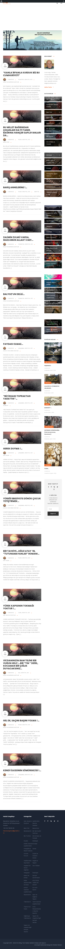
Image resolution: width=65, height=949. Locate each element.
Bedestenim (27, 831)
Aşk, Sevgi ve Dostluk (9, 615)
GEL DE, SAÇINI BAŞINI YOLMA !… (21, 720)
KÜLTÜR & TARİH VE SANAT (35, 882)
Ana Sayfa (37, 945)
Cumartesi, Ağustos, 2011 (25, 244)
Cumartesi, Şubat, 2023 (50, 473)
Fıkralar (34, 843)
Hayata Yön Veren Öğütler (10, 350)
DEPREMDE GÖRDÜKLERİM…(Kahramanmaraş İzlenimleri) (52, 432)
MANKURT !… (48, 408)
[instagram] (54, 489)
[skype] (54, 487)
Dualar (26, 841)
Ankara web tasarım (40, 943)
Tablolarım (27, 901)
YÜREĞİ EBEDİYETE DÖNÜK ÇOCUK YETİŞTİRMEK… (22, 500)
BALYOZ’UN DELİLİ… (14, 294)
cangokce (11, 79)
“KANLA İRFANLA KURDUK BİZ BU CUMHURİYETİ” (21, 74)
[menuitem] (1, 1)
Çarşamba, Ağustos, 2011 (25, 348)
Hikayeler (27, 872)
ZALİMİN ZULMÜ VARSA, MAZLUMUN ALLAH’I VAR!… (18, 239)
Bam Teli (36, 191)
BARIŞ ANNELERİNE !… (15, 187)
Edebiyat (48, 465)
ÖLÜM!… (46, 468)
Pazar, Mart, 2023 (49, 393)
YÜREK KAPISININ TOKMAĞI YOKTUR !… (18, 607)
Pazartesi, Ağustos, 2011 (25, 79)
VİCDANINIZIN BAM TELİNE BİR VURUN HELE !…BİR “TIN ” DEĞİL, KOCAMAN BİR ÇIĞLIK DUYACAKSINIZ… (20, 664)
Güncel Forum (49, 426)
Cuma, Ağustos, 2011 (24, 612)
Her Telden (6, 455)
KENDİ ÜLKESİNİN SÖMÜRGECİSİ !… (22, 770)
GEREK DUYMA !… (12, 448)
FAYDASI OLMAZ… (13, 344)
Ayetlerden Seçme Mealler (35, 823)
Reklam (55, 945)
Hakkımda (43, 945)
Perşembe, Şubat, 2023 (50, 439)
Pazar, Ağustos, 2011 (24, 139)
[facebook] (48, 487)
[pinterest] (51, 487)
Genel (47, 404)
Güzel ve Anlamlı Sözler (35, 856)
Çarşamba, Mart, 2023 (50, 370)
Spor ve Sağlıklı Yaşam (34, 897)
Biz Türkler (27, 836)
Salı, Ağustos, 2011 (23, 672)
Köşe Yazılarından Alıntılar (11, 82)
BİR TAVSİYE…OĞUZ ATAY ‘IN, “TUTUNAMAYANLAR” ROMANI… (21, 552)
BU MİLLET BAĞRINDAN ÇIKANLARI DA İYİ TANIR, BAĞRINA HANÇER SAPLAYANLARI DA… (22, 131)
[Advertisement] (32, 18)
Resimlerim (27, 894)
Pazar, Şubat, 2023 (49, 412)
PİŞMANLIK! (47, 365)
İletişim (60, 945)
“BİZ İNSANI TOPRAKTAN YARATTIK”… (17, 397)
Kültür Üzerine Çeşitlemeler (28, 890)
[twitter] (57, 487)
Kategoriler (49, 945)
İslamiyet (5, 405)
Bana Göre (6, 142)
